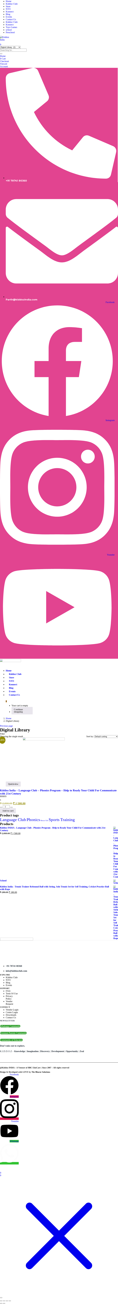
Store (8, 6)
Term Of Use (12, 993)
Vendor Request (9, 1002)
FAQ (8, 991)
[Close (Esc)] (10, 1300)
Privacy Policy (9, 997)
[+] (11, 807)
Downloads (11, 1015)
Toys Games (11, 27)
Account (4, 66)
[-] (1, 807)
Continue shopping (18, 710)
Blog (8, 14)
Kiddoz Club (12, 4)
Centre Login (12, 1012)
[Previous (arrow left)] (1, 1303)
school (9, 30)
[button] (6, 701)
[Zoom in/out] (1, 1300)
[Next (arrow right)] (4, 1303)
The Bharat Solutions (41, 1072)
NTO (8, 9)
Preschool (10, 32)
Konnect (10, 11)
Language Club (13, 819)
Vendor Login (12, 1009)
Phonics (33, 819)
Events (9, 17)
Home (8, 1)
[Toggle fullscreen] (4, 1300)
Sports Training (62, 819)
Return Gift (44, 820)
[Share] (7, 1300)
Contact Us (11, 19)
